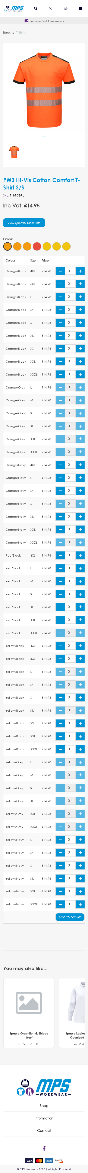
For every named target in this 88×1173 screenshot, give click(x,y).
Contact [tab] (44, 1130)
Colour (8, 239)
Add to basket (69, 917)
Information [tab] (44, 1118)
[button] (44, 1105)
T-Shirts (21, 32)
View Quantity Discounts (24, 223)
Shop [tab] (44, 1105)
